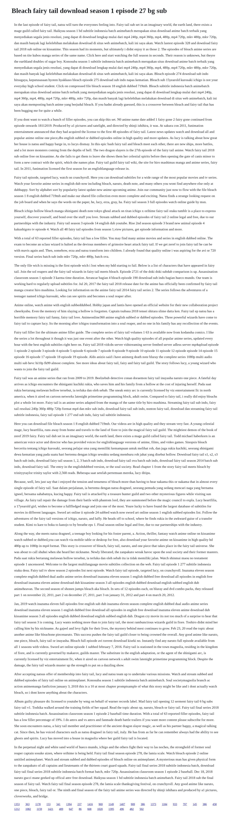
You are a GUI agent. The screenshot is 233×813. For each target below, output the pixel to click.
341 (58, 804)
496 (122, 809)
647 (71, 809)
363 (27, 804)
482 (132, 809)
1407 (122, 804)
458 (215, 804)
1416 (90, 804)
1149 (111, 804)
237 (79, 804)
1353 (17, 804)
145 (195, 804)
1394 (69, 804)
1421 (50, 809)
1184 (164, 804)
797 (185, 804)
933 (175, 804)
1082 (28, 809)
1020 (100, 809)
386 (143, 804)
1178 (38, 804)
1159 (39, 809)
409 (61, 809)
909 (133, 804)
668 (89, 809)
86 (80, 809)
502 (142, 809)
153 (48, 804)
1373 (153, 804)
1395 (111, 809)
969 (101, 804)
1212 (17, 809)
